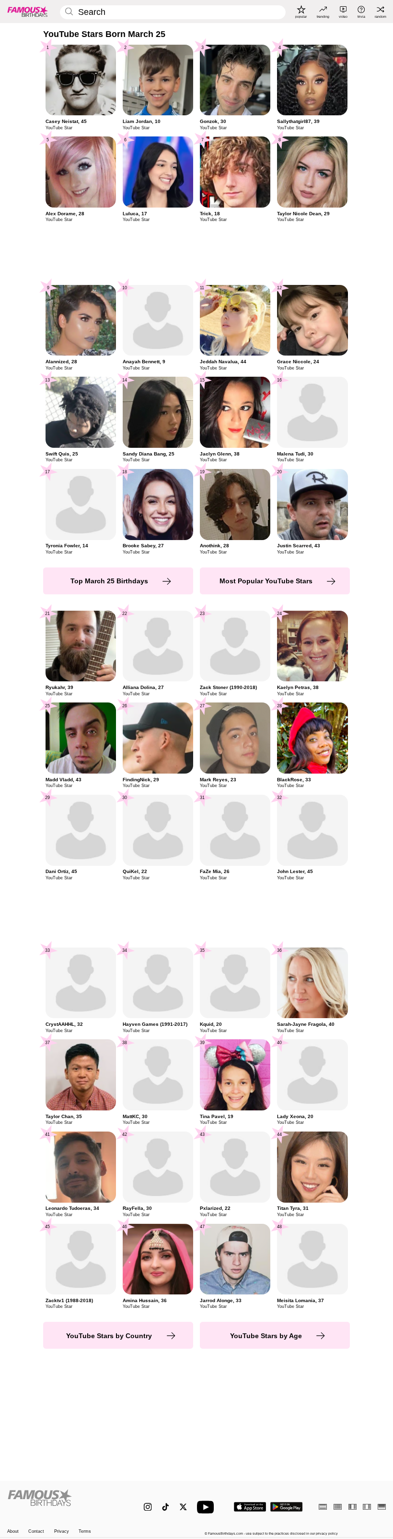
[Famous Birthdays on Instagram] (148, 1507)
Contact (36, 1531)
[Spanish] (323, 1506)
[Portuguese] (338, 1506)
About (13, 1531)
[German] (382, 1506)
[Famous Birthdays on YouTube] (207, 1507)
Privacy (61, 1531)
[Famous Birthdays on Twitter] (183, 1507)
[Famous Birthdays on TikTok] (166, 1507)
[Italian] (367, 1506)
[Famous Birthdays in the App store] (250, 1507)
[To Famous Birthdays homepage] (28, 11)
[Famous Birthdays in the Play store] (286, 1507)
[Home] (64, 1502)
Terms (85, 1531)
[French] (352, 1506)
